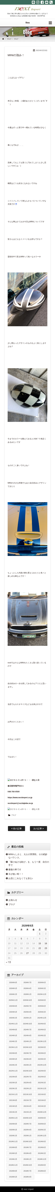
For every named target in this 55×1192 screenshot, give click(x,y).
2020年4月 (27, 1130)
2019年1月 (27, 1159)
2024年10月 (27, 1024)
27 (27, 953)
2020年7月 (27, 1124)
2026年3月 (42, 988)
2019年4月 (27, 1153)
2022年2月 (13, 1088)
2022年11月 (13, 1071)
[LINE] (33, 2)
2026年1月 (27, 994)
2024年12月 (41, 1018)
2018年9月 (42, 1165)
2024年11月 (13, 1024)
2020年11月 (13, 1118)
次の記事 (37, 828)
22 (39, 948)
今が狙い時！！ (15, 874)
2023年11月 (13, 1047)
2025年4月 (27, 1012)
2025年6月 (42, 1006)
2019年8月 (13, 1147)
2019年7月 (27, 1147)
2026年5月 (13, 988)
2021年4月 (27, 1106)
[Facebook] (42, 2)
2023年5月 (13, 1059)
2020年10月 (27, 1118)
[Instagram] (37, 2)
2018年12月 (41, 1159)
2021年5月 (13, 1106)
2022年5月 (13, 1083)
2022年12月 (41, 1065)
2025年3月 (42, 1012)
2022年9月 (42, 1071)
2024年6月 (42, 1030)
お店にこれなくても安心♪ (20, 878)
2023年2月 (13, 1065)
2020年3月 (42, 1130)
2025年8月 (13, 1006)
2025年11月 (13, 1000)
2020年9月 (42, 1118)
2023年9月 (42, 1047)
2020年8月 (13, 1124)
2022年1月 (27, 1088)
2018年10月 (27, 1165)
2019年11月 (13, 1141)
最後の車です (14, 869)
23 (46, 948)
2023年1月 (27, 1065)
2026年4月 (27, 988)
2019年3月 (42, 1153)
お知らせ (13, 900)
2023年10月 (27, 1047)
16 (46, 943)
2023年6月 (42, 1053)
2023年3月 (42, 1059)
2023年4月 (27, 1059)
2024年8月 (13, 1030)
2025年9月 (42, 1000)
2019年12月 (41, 1136)
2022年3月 (42, 1083)
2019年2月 (13, 1159)
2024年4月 (27, 1035)
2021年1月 (27, 1112)
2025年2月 (13, 1018)
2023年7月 (27, 1053)
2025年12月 (41, 994)
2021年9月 (42, 1094)
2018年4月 (27, 1177)
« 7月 (8, 962)
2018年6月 (42, 1171)
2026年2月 (13, 994)
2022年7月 (27, 1077)
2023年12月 (41, 1041)
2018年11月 (13, 1165)
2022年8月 (13, 1077)
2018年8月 (13, 1171)
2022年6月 (42, 1077)
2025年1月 (27, 1018)
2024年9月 (42, 1024)
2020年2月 (13, 1136)
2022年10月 (27, 1071)
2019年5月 (13, 1153)
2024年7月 (27, 1030)
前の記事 (17, 828)
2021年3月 (42, 1106)
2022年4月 (27, 1083)
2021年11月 (13, 1094)
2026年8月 (13, 982)
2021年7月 (27, 1100)
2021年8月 (13, 1100)
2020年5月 (13, 1130)
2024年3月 (42, 1035)
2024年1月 (27, 1041)
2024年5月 (13, 1035)
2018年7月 (27, 1171)
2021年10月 (27, 1094)
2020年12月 (41, 1112)
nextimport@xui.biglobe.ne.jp (20, 803)
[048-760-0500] (51, 2)
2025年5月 (13, 1012)
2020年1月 (27, 1136)
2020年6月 (42, 1124)
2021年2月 (13, 1112)
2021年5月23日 (41, 50)
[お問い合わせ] (46, 2)
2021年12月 (41, 1088)
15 (39, 943)
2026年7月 (27, 982)
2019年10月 (27, 1141)
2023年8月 (13, 1053)
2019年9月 (42, 1141)
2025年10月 (27, 1000)
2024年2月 (13, 1041)
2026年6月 (42, 982)
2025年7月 (27, 1006)
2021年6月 (42, 1100)
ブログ (9, 39)
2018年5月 (13, 1177)
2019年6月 (42, 1147)
